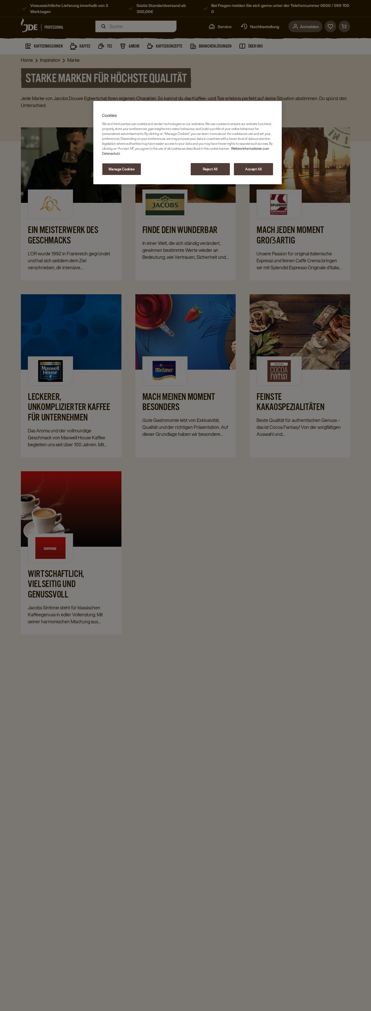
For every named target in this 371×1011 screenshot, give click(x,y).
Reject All (210, 169)
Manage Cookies (122, 169)
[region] (187, 142)
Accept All (253, 169)
